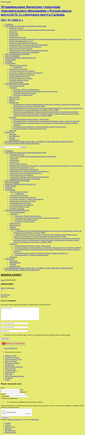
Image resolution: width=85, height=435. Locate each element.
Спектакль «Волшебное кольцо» (24, 93)
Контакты (8, 429)
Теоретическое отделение (18, 65)
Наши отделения (11, 361)
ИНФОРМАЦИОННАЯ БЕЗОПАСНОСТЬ (20, 58)
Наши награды (14, 97)
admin (12, 288)
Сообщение (5, 396)
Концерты (12, 117)
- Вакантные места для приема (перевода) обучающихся (29, 171)
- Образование (14, 160)
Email (3, 394)
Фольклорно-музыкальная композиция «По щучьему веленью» (35, 91)
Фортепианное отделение (18, 69)
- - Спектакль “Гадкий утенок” (24, 221)
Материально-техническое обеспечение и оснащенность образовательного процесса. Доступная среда (45, 39)
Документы (13, 32)
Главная (8, 423)
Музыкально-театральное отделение (22, 74)
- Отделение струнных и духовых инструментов (26, 199)
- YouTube (12, 264)
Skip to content (6, 2)
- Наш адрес (13, 261)
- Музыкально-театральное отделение (22, 201)
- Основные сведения (16, 154)
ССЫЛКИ (8, 61)
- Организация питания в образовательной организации (29, 177)
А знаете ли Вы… (11, 370)
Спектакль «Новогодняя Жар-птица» (26, 89)
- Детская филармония (17, 212)
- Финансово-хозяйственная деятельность (23, 169)
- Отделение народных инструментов (22, 197)
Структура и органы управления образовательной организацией (32, 30)
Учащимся (8, 378)
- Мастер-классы (15, 225)
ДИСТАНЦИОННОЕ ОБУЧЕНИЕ (17, 54)
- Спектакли (13, 214)
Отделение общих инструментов (20, 78)
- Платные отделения (16, 208)
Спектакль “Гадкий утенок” (23, 95)
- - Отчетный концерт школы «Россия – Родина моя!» (32, 246)
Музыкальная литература (14, 367)
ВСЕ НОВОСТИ (11, 348)
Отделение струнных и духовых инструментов (25, 73)
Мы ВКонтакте (14, 136)
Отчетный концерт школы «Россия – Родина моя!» (31, 119)
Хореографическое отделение (19, 76)
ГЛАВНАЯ (9, 24)
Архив (7, 380)
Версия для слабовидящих (15, 343)
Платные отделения (16, 82)
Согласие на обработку (9, 398)
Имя (3, 388)
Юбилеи (12, 101)
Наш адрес (13, 134)
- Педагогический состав (18, 164)
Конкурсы (12, 130)
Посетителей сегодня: (13, 352)
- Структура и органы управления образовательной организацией (32, 156)
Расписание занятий (12, 363)
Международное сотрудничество (20, 48)
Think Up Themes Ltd (15, 419)
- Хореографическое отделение (20, 203)
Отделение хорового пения (18, 80)
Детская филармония (16, 86)
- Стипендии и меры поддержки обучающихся (25, 173)
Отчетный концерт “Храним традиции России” (30, 128)
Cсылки (8, 425)
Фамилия (23, 392)
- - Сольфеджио (18, 194)
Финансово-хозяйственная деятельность (23, 43)
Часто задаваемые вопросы (14, 376)
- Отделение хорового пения (19, 207)
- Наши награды (15, 223)
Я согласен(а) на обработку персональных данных (25, 402)
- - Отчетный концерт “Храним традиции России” (31, 255)
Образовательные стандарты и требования (24, 52)
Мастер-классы (14, 99)
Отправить (5, 417)
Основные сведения (16, 28)
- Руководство (14, 162)
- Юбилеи (12, 227)
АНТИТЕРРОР (10, 60)
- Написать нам (14, 266)
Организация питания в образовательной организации (28, 50)
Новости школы (10, 432)
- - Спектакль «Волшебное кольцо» (25, 220)
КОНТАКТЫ (9, 132)
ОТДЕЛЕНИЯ (10, 63)
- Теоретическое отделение (18, 192)
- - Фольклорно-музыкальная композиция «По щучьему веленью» (36, 218)
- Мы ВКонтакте (15, 262)
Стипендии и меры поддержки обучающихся (25, 47)
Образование (13, 34)
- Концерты (13, 244)
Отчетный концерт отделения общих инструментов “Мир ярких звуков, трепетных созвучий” (46, 121)
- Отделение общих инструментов (21, 205)
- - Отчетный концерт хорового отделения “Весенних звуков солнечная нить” (40, 253)
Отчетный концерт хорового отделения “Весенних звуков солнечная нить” (39, 127)
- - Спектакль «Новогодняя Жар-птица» (27, 216)
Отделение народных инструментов (22, 71)
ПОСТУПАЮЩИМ (12, 56)
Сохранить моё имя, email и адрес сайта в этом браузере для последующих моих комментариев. (37, 335)
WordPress (35, 419)
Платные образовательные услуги (21, 41)
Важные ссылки (10, 356)
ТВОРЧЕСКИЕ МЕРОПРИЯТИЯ (17, 84)
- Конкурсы (13, 257)
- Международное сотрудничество (21, 175)
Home (3, 280)
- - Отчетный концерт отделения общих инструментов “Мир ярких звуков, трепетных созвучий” (47, 248)
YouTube (12, 138)
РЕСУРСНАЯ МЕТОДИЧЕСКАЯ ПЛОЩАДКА (22, 143)
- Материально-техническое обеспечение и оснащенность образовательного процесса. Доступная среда (45, 166)
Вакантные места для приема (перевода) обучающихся (28, 45)
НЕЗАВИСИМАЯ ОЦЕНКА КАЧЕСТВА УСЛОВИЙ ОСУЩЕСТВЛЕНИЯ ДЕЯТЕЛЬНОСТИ (39, 142)
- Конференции (14, 229)
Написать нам (14, 140)
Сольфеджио (17, 67)
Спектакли (13, 88)
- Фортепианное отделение (18, 195)
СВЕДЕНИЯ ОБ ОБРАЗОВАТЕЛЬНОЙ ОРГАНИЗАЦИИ (25, 26)
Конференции (14, 102)
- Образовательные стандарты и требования (24, 179)
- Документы (13, 158)
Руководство (13, 35)
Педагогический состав (17, 37)
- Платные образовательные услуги (21, 167)
